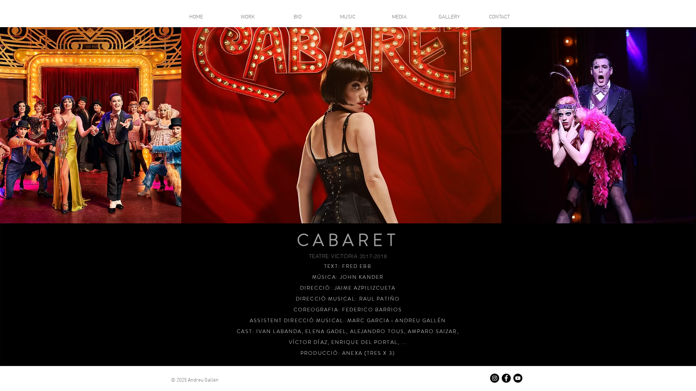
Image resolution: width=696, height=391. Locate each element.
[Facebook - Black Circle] (506, 378)
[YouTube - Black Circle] (517, 378)
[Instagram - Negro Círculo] (494, 378)
